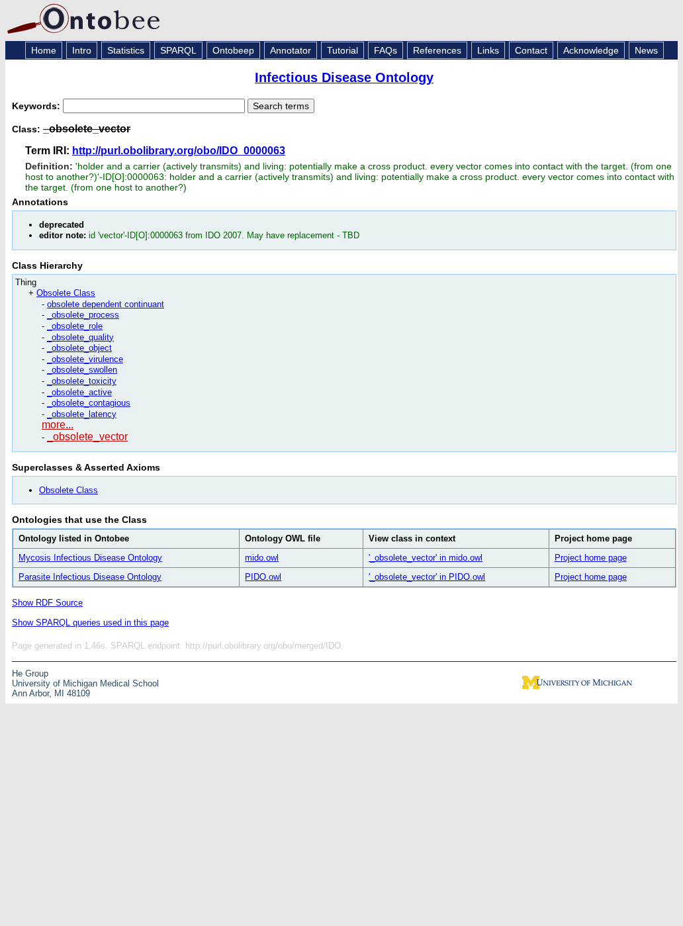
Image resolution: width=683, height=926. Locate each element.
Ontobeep (233, 50)
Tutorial (342, 50)
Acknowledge (591, 50)
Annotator (290, 50)
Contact (531, 50)
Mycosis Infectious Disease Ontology (90, 558)
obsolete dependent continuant (105, 304)
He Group (30, 673)
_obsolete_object (79, 348)
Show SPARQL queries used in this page (90, 622)
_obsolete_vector (87, 436)
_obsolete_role (75, 326)
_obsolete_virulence (85, 359)
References (437, 50)
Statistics (125, 50)
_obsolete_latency (81, 414)
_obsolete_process (83, 315)
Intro (81, 50)
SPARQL (178, 50)
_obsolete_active (79, 392)
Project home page (591, 558)
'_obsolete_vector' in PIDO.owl (427, 577)
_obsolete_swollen (82, 370)
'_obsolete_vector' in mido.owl (425, 558)
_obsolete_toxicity (81, 381)
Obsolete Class (65, 293)
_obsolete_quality (80, 337)
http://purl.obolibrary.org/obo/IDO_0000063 (178, 150)
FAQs (385, 50)
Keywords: (37, 106)
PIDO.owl (263, 577)
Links (488, 50)
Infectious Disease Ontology (344, 77)
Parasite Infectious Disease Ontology (90, 577)
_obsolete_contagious (88, 403)
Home (43, 50)
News (646, 50)
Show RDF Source (47, 603)
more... (57, 424)
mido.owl (262, 558)
